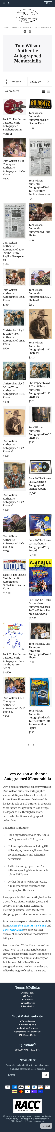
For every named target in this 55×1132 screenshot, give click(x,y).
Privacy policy (26, 1119)
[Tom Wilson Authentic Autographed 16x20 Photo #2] (40, 277)
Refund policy (12, 1119)
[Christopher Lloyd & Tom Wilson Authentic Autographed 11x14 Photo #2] (40, 370)
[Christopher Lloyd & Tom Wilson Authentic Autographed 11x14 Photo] (14, 371)
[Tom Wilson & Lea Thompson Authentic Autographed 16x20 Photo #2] (14, 685)
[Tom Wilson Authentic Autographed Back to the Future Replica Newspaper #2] (14, 221)
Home (6, 28)
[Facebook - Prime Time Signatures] (25, 31)
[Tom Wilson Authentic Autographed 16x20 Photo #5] (14, 475)
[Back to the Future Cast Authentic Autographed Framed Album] (40, 467)
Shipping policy (17, 1121)
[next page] (34, 745)
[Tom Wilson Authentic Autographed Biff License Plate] (40, 104)
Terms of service (42, 1119)
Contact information (35, 1121)
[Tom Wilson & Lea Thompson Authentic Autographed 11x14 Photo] (14, 147)
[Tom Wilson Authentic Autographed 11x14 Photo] (40, 212)
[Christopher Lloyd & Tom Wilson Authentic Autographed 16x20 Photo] (14, 317)
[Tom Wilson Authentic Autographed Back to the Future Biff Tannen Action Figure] (40, 692)
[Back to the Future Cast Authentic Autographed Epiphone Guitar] (14, 107)
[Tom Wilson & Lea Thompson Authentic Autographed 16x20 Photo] (40, 631)
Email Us (35, 1050)
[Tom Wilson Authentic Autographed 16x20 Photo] (14, 277)
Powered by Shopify (42, 1116)
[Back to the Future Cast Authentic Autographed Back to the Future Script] (14, 636)
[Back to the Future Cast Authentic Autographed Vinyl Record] (40, 525)
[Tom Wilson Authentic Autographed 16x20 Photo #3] (14, 421)
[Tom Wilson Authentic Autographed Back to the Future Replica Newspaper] (40, 157)
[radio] (43, 91)
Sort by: (14, 81)
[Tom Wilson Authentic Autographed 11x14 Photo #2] (40, 324)
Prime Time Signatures (21, 1116)
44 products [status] (12, 91)
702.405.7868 (21, 1050)
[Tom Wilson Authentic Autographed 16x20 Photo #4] (40, 414)
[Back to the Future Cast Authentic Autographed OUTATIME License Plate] (14, 565)
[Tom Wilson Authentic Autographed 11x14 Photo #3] (14, 523)
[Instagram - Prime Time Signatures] (30, 31)
